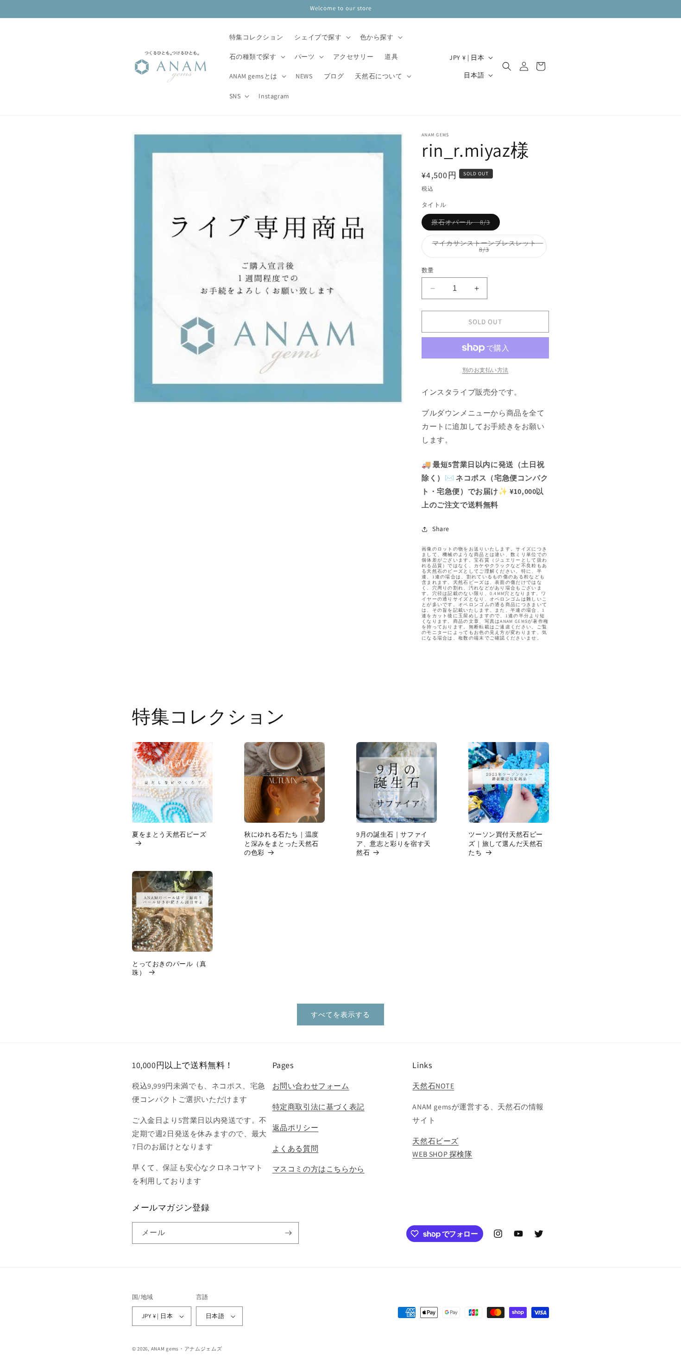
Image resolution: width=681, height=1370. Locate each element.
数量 (428, 270)
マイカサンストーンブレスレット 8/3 (487, 248)
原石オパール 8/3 (464, 224)
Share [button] (440, 529)
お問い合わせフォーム (310, 1086)
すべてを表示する (340, 1014)
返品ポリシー (295, 1128)
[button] (321, 37)
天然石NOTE (433, 1086)
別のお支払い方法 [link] (485, 369)
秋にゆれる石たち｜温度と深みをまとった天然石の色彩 (281, 843)
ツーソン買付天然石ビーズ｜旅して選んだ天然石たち (505, 843)
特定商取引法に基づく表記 (318, 1107)
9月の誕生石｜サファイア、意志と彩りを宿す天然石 (393, 843)
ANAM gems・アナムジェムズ (186, 1348)
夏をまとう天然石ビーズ (169, 834)
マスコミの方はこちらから (318, 1169)
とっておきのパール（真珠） (169, 968)
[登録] (288, 1233)
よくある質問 (295, 1148)
